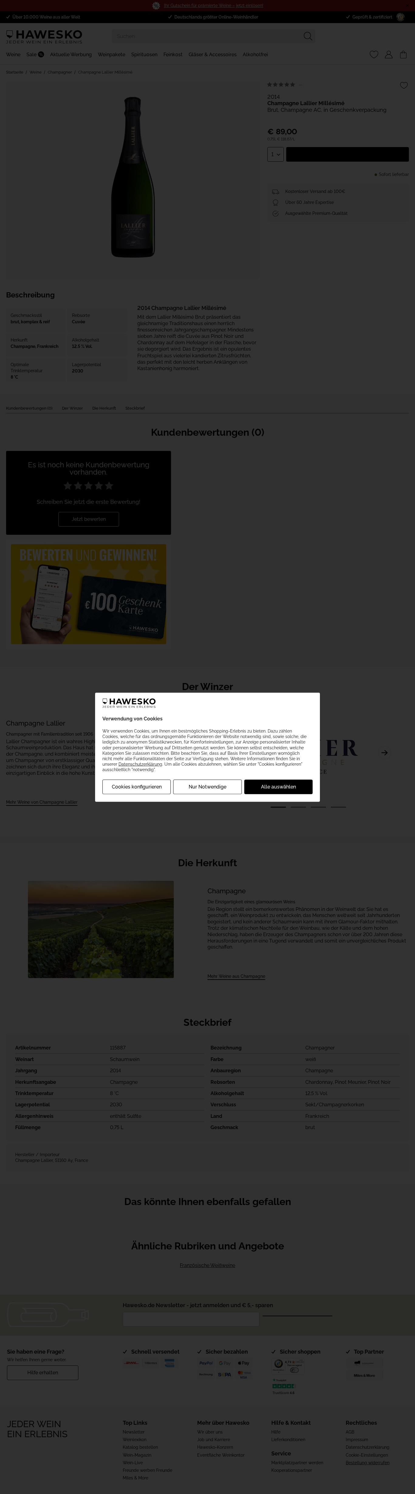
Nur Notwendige (207, 787)
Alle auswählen (278, 787)
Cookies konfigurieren (137, 787)
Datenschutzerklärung (140, 763)
